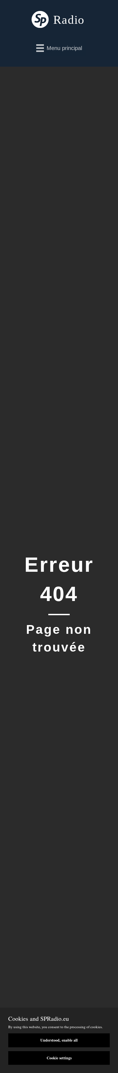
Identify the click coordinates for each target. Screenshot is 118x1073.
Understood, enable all (59, 1040)
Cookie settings (59, 1058)
